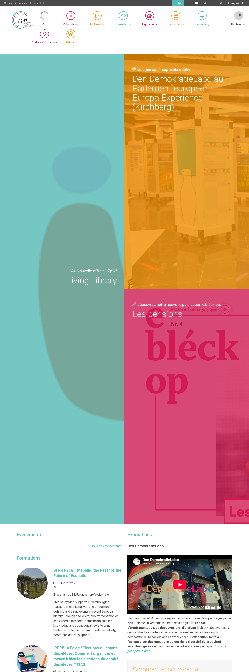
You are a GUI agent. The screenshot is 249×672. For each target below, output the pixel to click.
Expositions (149, 24)
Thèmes (71, 42)
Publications (71, 24)
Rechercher (238, 24)
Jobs (178, 3)
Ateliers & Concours (45, 42)
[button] (235, 2)
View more (62, 289)
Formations (123, 24)
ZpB (44, 24)
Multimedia (97, 24)
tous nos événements (107, 546)
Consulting (202, 24)
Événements (176, 24)
